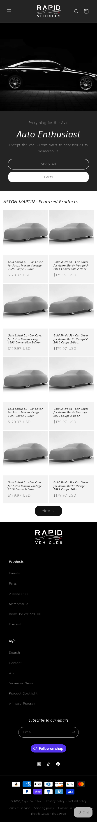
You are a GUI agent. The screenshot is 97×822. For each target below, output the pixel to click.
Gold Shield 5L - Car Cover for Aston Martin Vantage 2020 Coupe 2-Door (70, 412)
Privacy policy (55, 801)
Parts (48, 176)
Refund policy (77, 801)
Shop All (48, 164)
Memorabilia (18, 604)
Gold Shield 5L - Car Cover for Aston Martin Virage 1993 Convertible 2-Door (25, 339)
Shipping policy (44, 808)
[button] (9, 11)
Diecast (15, 624)
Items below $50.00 (25, 614)
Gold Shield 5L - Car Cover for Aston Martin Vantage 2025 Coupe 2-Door (25, 265)
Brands (14, 573)
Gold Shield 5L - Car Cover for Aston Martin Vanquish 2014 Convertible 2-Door (71, 265)
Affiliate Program (22, 703)
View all (48, 510)
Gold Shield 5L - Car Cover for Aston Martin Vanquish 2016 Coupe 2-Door (71, 339)
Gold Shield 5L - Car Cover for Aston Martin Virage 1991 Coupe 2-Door (25, 412)
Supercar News (21, 683)
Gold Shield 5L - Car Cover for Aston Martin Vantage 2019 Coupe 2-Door (25, 486)
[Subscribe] (74, 732)
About (14, 673)
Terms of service (19, 808)
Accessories (18, 593)
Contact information (71, 808)
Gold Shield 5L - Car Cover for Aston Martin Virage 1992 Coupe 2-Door (70, 486)
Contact (15, 663)
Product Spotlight (23, 693)
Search (14, 652)
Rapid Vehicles (31, 801)
